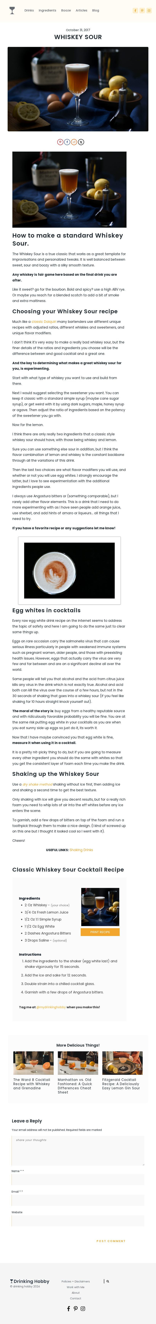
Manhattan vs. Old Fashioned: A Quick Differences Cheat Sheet (75, 1086)
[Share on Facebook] (67, 142)
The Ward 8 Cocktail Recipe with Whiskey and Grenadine (31, 1083)
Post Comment (111, 1241)
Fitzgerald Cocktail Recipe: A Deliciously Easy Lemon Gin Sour (121, 1083)
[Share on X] (81, 142)
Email (17, 1192)
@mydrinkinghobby (51, 1007)
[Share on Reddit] (74, 142)
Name (18, 1171)
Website (17, 1212)
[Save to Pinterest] (60, 142)
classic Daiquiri (44, 321)
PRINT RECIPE (100, 932)
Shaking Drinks (81, 850)
